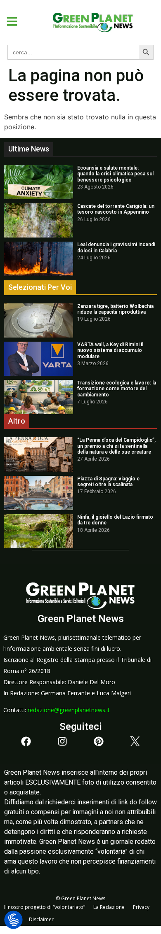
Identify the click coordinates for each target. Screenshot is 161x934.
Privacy (141, 907)
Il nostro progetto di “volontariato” (44, 907)
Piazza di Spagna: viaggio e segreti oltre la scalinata (108, 481)
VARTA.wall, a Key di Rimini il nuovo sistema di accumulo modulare (110, 350)
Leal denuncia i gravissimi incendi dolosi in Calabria (116, 247)
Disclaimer (41, 919)
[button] (9, 21)
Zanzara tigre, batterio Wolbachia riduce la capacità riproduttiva (115, 309)
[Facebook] (26, 741)
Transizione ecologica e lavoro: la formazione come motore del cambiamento (116, 389)
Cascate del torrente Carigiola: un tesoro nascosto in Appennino (115, 209)
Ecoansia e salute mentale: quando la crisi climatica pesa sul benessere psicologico (115, 174)
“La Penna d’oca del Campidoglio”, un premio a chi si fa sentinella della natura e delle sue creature (116, 446)
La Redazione (109, 907)
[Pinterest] (99, 741)
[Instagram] (62, 741)
